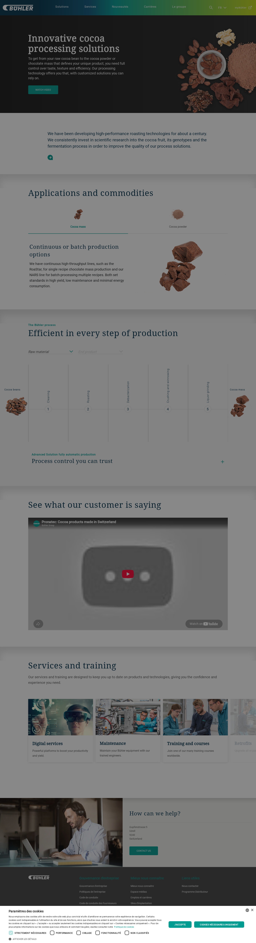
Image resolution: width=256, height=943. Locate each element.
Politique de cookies (124, 926)
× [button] (252, 910)
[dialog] (128, 924)
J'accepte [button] (180, 924)
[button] (86, 938)
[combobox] (247, 910)
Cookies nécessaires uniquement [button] (219, 924)
